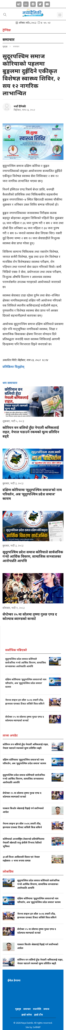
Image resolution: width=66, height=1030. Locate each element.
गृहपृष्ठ (5, 46)
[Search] (5, 15)
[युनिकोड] (26, 3)
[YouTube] (47, 3)
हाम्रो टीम (38, 1014)
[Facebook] (33, 3)
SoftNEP (37, 1027)
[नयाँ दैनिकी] (7, 107)
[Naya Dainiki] (33, 14)
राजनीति (37, 1008)
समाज (46, 1008)
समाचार (27, 1008)
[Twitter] (40, 3)
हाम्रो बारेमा (26, 1014)
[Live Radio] (18, 3)
